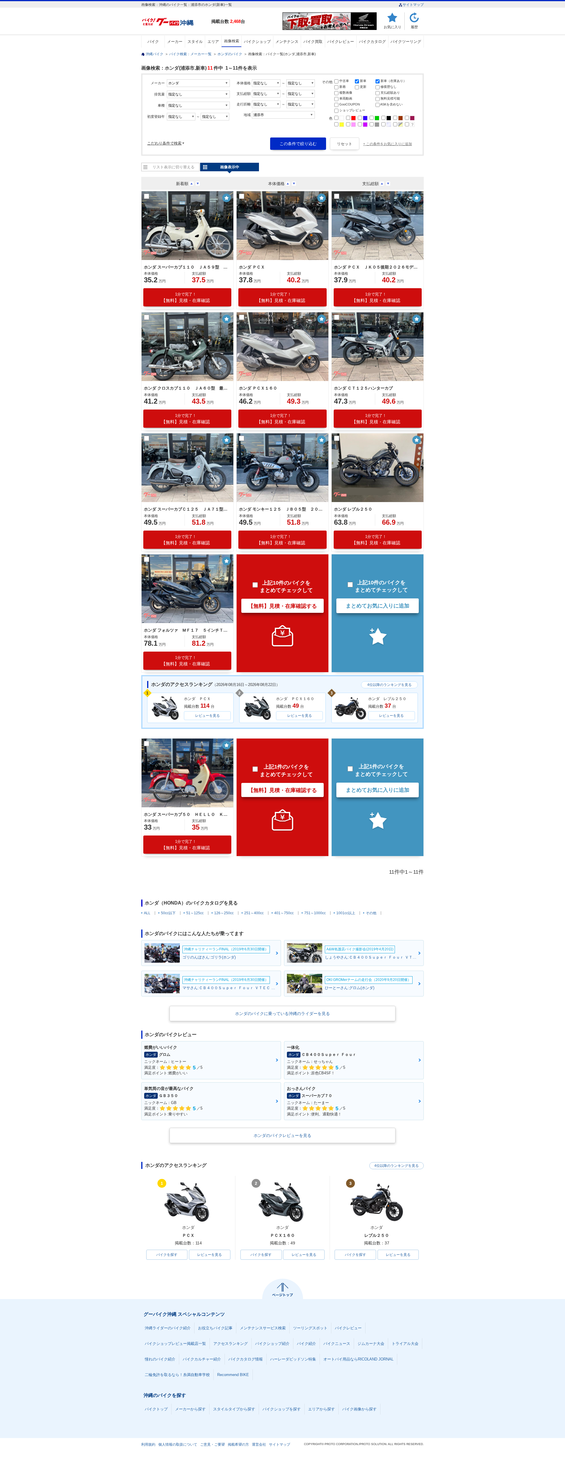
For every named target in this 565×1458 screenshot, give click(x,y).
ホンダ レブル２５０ (353, 509)
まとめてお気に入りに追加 (377, 606)
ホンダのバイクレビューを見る (282, 1135)
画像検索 (231, 41)
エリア (213, 41)
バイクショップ (257, 41)
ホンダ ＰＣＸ (252, 267)
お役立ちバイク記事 (215, 1328)
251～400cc (254, 913)
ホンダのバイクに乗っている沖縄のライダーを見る (282, 1013)
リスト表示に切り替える (173, 167)
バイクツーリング (405, 41)
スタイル (195, 41)
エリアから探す (321, 1409)
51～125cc (195, 913)
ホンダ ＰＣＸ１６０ (258, 388)
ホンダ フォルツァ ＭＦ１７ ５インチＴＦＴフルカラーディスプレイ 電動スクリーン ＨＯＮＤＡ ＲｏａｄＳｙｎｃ (186, 630)
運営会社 (259, 1444)
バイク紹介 (306, 1343)
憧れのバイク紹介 (160, 1359)
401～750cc (284, 913)
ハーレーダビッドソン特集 (293, 1359)
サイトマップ (413, 5)
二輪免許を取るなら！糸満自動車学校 (177, 1375)
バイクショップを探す (281, 1409)
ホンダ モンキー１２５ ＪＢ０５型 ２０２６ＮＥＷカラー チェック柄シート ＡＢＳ (281, 509)
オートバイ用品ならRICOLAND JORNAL (358, 1359)
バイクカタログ (372, 41)
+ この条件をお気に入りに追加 (387, 144)
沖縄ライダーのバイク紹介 (168, 1328)
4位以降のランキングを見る (389, 685)
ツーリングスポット (310, 1328)
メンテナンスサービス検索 (263, 1328)
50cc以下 (168, 913)
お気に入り (392, 27)
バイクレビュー (340, 41)
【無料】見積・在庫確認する (282, 606)
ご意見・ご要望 (212, 1444)
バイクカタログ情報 (245, 1359)
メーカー (174, 41)
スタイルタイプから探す (234, 1409)
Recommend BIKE (233, 1375)
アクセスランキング (230, 1343)
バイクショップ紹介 (272, 1343)
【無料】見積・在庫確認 (185, 297)
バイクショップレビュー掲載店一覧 (175, 1343)
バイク (153, 41)
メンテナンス (286, 41)
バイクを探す (166, 1255)
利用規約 (148, 1444)
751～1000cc (315, 913)
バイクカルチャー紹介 (202, 1359)
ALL (147, 913)
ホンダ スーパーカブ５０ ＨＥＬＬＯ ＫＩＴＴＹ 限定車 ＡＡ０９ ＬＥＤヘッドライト (186, 814)
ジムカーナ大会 (371, 1343)
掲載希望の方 (238, 1444)
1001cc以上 (345, 913)
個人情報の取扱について (177, 1444)
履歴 (414, 27)
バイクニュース (336, 1343)
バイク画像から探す (359, 1409)
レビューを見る (207, 716)
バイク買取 (313, 41)
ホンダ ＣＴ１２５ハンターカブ (363, 388)
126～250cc (224, 913)
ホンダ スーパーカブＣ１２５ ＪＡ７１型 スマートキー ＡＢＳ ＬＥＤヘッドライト (186, 509)
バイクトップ (156, 1409)
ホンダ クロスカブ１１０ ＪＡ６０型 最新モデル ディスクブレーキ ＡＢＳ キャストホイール (186, 388)
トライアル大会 (405, 1343)
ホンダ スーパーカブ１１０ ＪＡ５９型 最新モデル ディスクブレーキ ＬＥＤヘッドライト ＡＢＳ (186, 267)
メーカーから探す (190, 1409)
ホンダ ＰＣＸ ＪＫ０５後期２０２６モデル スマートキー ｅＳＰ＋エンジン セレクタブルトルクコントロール (376, 267)
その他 (371, 913)
